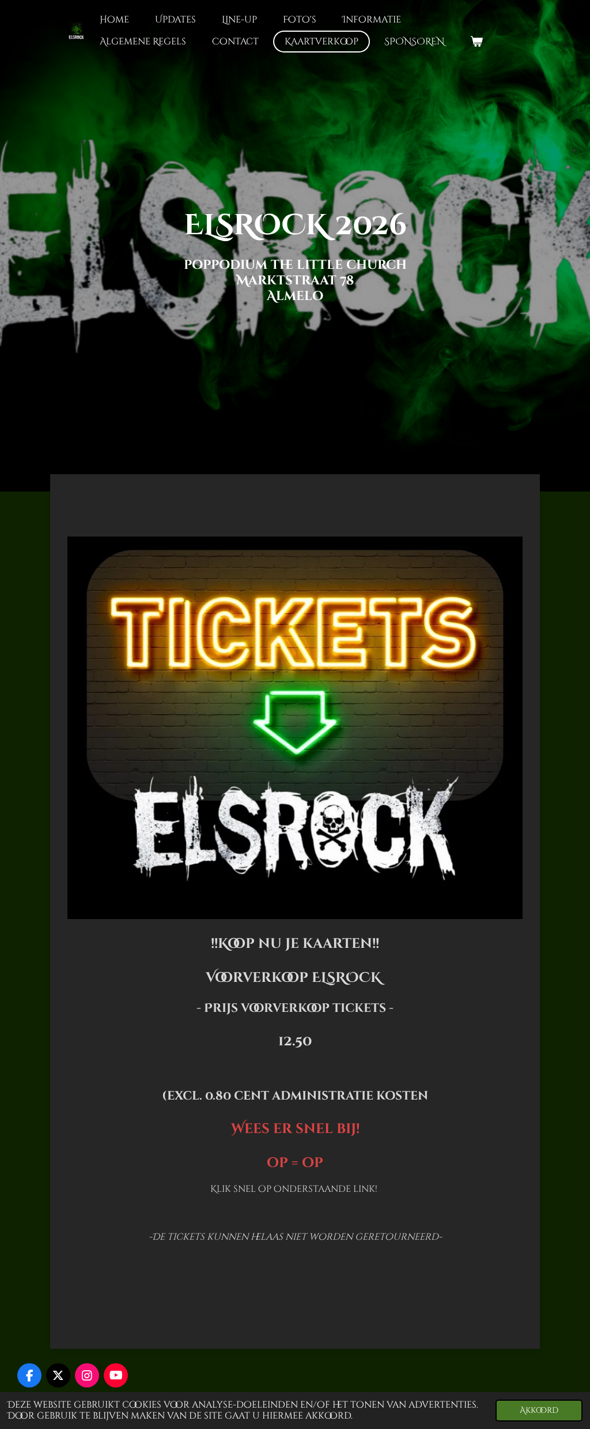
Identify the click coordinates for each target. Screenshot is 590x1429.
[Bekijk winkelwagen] (476, 41)
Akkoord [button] (539, 1410)
